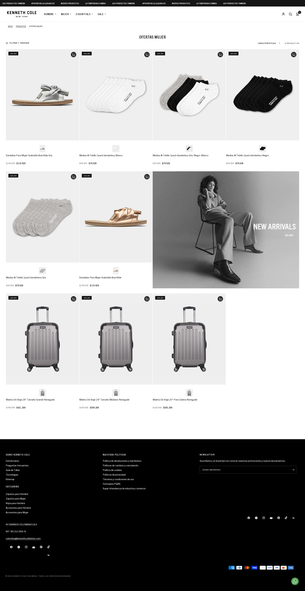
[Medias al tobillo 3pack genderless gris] (42, 217)
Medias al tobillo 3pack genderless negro (247, 155)
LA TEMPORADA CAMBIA (85, 3)
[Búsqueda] (290, 14)
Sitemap (10, 479)
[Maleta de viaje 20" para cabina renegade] (189, 339)
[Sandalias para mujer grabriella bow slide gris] (42, 94)
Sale (101, 14)
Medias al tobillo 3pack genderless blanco (101, 155)
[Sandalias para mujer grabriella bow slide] (115, 217)
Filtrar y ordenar (19, 43)
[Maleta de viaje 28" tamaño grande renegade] (42, 339)
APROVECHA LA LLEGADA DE (32, 3)
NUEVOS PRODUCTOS (59, 3)
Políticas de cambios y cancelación (120, 465)
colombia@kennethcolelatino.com (23, 538)
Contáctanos (12, 460)
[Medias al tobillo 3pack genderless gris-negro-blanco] (189, 94)
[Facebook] (250, 517)
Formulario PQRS (111, 483)
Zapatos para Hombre (17, 493)
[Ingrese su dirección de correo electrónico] (293, 469)
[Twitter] (258, 517)
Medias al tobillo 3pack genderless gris (26, 277)
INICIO (10, 26)
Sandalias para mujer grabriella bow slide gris (29, 155)
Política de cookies (112, 469)
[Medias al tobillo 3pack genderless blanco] (115, 94)
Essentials (83, 14)
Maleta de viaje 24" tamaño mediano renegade (104, 399)
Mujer (65, 14)
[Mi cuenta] (283, 14)
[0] (296, 14)
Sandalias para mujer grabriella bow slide (100, 277)
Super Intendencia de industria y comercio (124, 488)
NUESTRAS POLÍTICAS (114, 454)
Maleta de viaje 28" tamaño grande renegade (30, 399)
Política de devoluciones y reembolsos (122, 460)
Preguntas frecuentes (17, 465)
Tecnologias (12, 474)
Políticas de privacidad (114, 474)
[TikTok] (288, 517)
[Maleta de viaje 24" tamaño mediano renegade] (115, 339)
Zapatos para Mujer (16, 498)
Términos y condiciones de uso (118, 479)
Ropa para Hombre (15, 503)
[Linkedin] (295, 517)
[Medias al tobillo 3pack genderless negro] (262, 94)
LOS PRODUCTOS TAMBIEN (113, 3)
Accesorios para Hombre (18, 507)
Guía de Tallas (13, 469)
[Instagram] (265, 517)
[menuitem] (50, 14)
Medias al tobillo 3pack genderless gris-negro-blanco (180, 155)
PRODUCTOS (21, 26)
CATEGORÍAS (12, 486)
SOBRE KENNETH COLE (18, 454)
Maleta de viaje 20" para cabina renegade (175, 399)
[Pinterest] (280, 517)
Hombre (49, 14)
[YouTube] (273, 518)
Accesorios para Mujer (17, 512)
